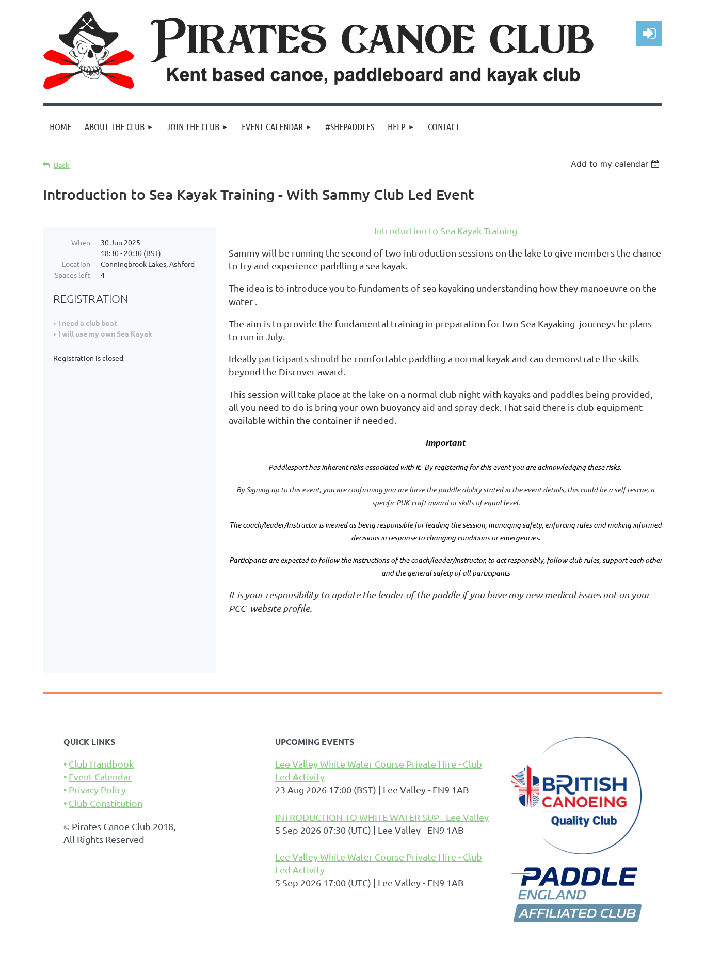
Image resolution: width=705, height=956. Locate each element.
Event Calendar (100, 776)
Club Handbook (101, 763)
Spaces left (72, 274)
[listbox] (616, 163)
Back (62, 165)
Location (76, 263)
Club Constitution (105, 803)
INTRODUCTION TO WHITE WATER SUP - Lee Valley (382, 816)
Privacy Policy (97, 789)
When (80, 242)
